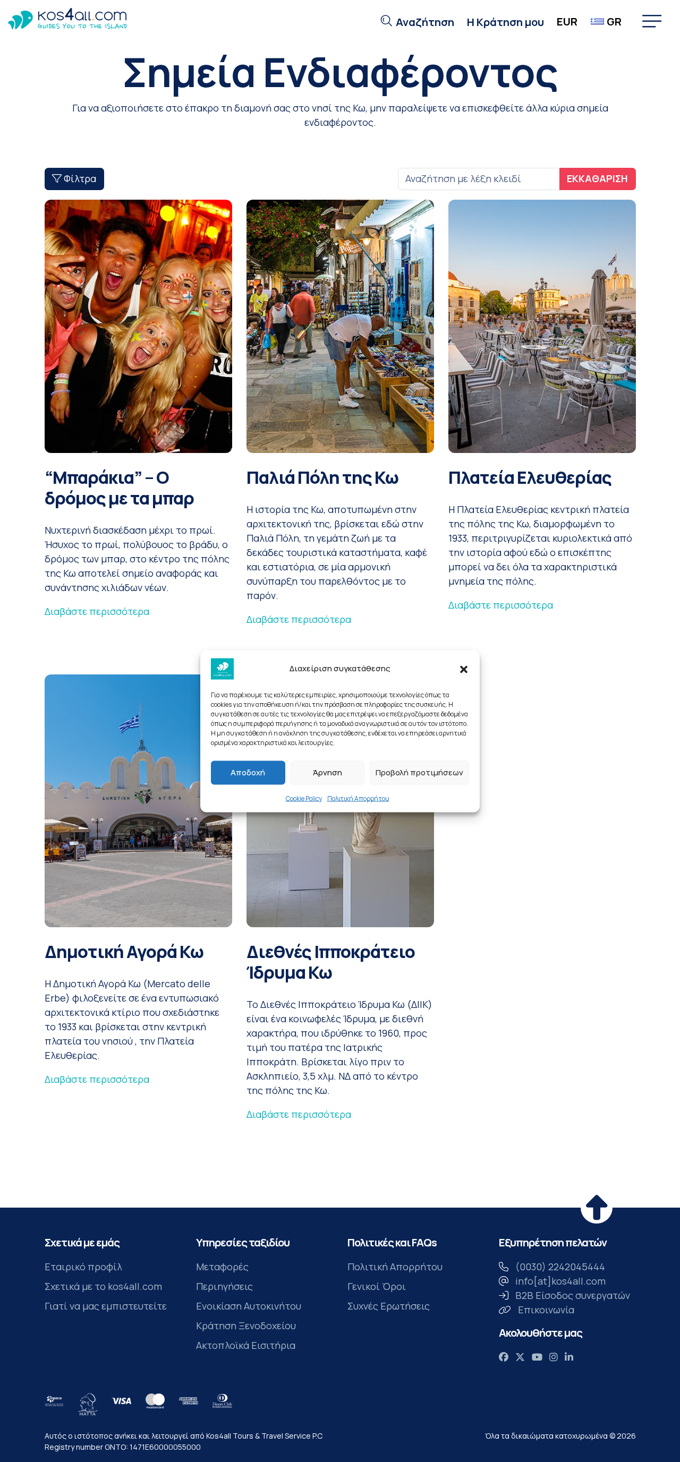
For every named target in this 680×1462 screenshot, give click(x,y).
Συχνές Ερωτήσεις (388, 1305)
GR (614, 21)
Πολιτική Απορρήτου (358, 797)
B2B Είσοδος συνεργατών (572, 1295)
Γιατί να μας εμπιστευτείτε (106, 1305)
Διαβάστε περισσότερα (97, 611)
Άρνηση (327, 772)
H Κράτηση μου (505, 22)
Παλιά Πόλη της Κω (322, 477)
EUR (567, 21)
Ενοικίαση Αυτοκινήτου (248, 1305)
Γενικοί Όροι (376, 1286)
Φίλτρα (79, 178)
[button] (463, 668)
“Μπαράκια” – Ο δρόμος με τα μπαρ (119, 487)
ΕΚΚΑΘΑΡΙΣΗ (597, 178)
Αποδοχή (248, 772)
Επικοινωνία (546, 1309)
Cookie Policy (304, 797)
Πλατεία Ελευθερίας (529, 477)
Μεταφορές (222, 1266)
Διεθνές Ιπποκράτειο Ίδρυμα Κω (330, 961)
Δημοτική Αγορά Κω (124, 951)
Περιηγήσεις (224, 1286)
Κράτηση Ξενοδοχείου (246, 1325)
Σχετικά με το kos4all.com (103, 1286)
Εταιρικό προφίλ (83, 1266)
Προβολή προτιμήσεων (419, 772)
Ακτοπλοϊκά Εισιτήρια (245, 1345)
